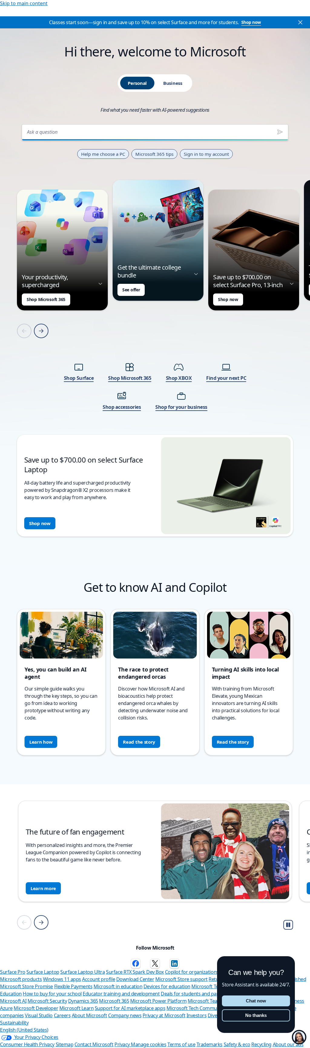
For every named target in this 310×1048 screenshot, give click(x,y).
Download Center (135, 979)
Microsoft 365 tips (154, 154)
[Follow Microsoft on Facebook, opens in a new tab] (135, 963)
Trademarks (209, 1044)
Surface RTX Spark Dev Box (135, 972)
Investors (196, 1015)
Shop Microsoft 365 (46, 299)
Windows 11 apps (62, 979)
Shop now (251, 22)
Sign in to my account (206, 154)
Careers (62, 1015)
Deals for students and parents (194, 993)
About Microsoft (89, 1015)
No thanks (256, 1015)
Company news (124, 1015)
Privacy (122, 1044)
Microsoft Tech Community (196, 1008)
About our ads (288, 1044)
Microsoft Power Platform (158, 1001)
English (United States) (24, 1030)
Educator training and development (121, 993)
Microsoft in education (118, 986)
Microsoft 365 (114, 1001)
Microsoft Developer (36, 1008)
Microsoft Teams (206, 1001)
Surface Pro (12, 972)
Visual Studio (39, 1015)
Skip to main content (24, 3)
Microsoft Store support (181, 979)
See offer (131, 290)
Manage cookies (148, 1044)
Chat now (256, 1000)
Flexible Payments (73, 986)
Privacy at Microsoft (164, 1015)
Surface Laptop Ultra (82, 972)
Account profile (98, 979)
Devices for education (166, 986)
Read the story (139, 742)
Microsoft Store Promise (26, 986)
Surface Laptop (42, 972)
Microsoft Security (47, 1001)
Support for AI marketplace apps (130, 1008)
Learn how (40, 742)
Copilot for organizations (192, 972)
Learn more (43, 888)
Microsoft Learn (76, 1008)
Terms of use (181, 1044)
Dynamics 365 (83, 1001)
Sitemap (65, 1044)
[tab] (137, 83)
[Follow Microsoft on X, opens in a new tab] (155, 963)
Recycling (261, 1044)
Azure (6, 1008)
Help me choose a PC (103, 154)
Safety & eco (237, 1044)
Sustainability (14, 1022)
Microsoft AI (13, 1001)
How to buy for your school (52, 993)
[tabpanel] (155, 328)
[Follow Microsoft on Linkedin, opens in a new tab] (174, 963)
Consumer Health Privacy (27, 1044)
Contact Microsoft (94, 1044)
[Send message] (280, 132)
